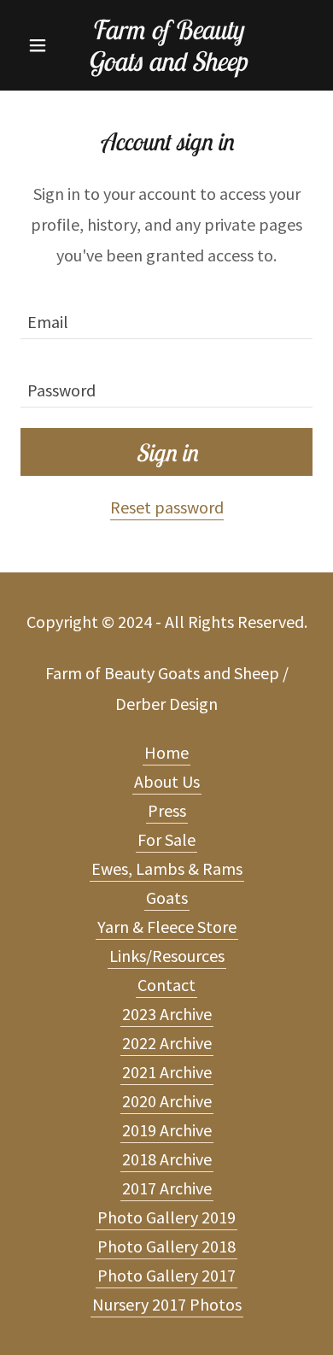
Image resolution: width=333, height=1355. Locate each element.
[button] (42, 45)
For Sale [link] (166, 839)
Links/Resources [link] (167, 955)
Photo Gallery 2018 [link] (166, 1246)
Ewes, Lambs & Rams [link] (166, 868)
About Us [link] (167, 781)
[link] (166, 45)
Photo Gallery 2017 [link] (166, 1275)
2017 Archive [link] (167, 1188)
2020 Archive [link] (167, 1101)
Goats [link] (167, 897)
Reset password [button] (167, 507)
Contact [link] (166, 984)
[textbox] (166, 315)
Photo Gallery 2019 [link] (166, 1217)
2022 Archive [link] (167, 1042)
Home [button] (166, 752)
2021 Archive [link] (167, 1071)
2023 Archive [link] (167, 1013)
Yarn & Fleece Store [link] (167, 926)
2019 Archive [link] (167, 1130)
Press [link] (167, 810)
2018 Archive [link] (167, 1159)
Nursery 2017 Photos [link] (167, 1304)
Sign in (166, 452)
